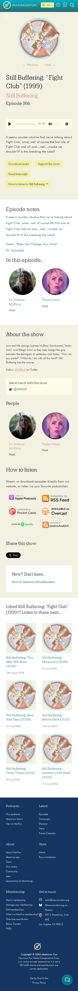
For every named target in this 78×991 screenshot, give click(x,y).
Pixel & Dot (42, 978)
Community (11, 871)
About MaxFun (13, 852)
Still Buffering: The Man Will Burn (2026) (19, 662)
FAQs (9, 929)
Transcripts (44, 819)
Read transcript (17, 174)
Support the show (49, 163)
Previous (30, 65)
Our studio (11, 867)
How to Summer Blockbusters (33, 582)
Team (9, 862)
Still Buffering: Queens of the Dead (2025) (56, 773)
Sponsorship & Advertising (19, 881)
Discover (43, 824)
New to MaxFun (14, 824)
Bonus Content (13, 924)
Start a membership (16, 900)
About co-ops (13, 857)
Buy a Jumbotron (47, 857)
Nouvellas (17, 250)
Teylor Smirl (51, 300)
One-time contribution (17, 919)
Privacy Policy (39, 983)
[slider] (25, 124)
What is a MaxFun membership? (22, 914)
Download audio (18, 163)
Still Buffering (22, 96)
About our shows (14, 819)
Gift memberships (15, 910)
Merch (42, 852)
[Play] (10, 124)
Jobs (8, 876)
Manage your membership (19, 905)
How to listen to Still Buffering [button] (26, 184)
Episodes (43, 814)
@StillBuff (20, 369)
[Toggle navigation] (7, 16)
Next (50, 65)
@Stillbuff (20, 389)
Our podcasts (13, 814)
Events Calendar (47, 833)
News (42, 829)
